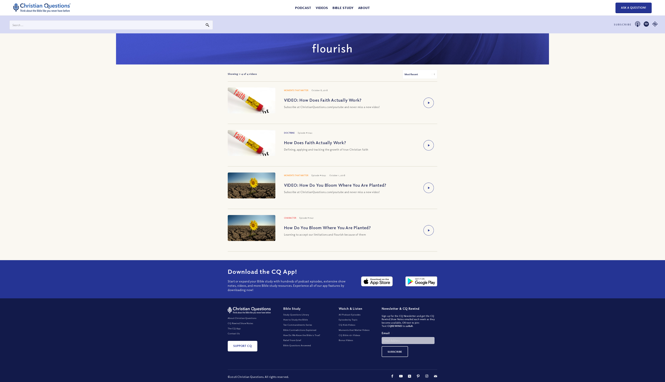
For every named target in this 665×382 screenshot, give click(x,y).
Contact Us (234, 333)
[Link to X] (409, 376)
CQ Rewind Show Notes (240, 323)
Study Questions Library (296, 314)
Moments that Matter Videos (354, 330)
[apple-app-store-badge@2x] (377, 281)
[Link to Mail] (435, 376)
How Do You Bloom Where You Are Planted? (327, 227)
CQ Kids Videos (347, 324)
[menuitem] (303, 8)
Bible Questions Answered (297, 345)
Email (387, 333)
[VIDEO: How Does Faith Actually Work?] (251, 104)
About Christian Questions (242, 318)
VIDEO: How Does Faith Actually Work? (322, 100)
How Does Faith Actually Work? (315, 142)
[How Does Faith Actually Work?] (251, 147)
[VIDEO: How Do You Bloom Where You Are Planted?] (251, 186)
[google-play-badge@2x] (421, 281)
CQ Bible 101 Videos (349, 335)
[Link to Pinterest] (418, 376)
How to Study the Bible (295, 319)
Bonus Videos (346, 340)
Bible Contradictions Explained (299, 330)
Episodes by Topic (348, 319)
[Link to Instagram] (426, 376)
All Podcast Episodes (350, 314)
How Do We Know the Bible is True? (301, 335)
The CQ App (234, 328)
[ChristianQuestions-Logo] (41, 11)
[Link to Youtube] (401, 376)
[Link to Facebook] (392, 376)
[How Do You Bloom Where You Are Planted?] (251, 229)
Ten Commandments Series (297, 324)
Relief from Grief (292, 340)
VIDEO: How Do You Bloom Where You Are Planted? (335, 185)
